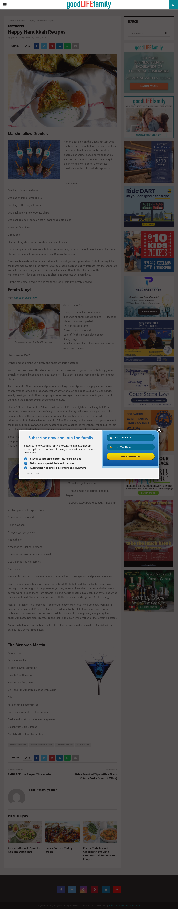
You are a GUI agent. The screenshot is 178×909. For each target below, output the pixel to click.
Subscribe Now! (130, 456)
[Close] (159, 430)
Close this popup (32, 473)
